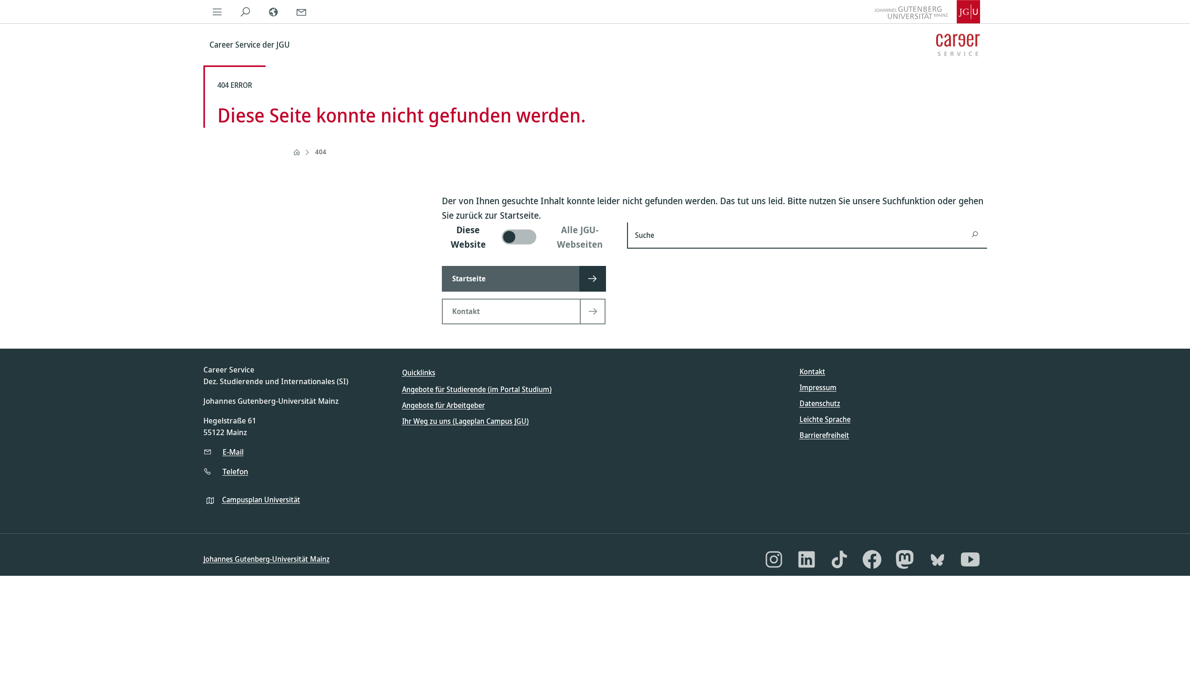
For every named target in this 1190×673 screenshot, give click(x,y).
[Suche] (245, 11)
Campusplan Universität (261, 499)
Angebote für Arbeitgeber (443, 405)
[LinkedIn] (806, 559)
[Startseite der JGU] (927, 11)
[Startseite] (296, 152)
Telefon (235, 471)
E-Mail (233, 451)
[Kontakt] (302, 11)
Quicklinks (418, 372)
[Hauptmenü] (217, 11)
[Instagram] (773, 559)
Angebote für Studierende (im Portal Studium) (477, 389)
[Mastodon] (904, 559)
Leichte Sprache (825, 419)
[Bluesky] (937, 559)
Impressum (818, 387)
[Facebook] (872, 559)
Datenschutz (820, 403)
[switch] (529, 236)
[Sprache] (274, 11)
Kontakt (812, 371)
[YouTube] (970, 559)
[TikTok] (839, 559)
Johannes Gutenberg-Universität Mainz (266, 559)
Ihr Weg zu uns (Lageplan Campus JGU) (465, 421)
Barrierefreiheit (824, 435)
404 (320, 151)
